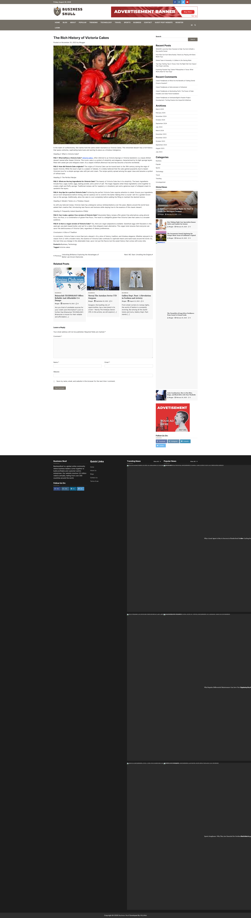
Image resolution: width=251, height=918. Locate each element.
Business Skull (124, 915)
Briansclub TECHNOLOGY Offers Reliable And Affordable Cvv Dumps (69, 298)
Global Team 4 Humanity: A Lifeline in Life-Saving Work (173, 60)
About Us (93, 470)
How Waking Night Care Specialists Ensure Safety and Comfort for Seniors (181, 223)
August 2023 (160, 148)
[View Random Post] (191, 25)
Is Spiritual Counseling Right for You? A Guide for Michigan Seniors (175, 210)
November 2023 (161, 137)
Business (137, 22)
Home (57, 22)
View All (156, 461)
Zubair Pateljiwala (161, 80)
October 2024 (160, 120)
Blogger (82, 42)
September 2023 (161, 145)
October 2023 (160, 141)
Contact (148, 22)
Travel (118, 22)
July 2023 (159, 152)
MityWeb (143, 915)
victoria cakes (65, 247)
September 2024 (161, 123)
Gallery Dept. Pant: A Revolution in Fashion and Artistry (136, 296)
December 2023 (161, 134)
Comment (57, 336)
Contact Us (93, 477)
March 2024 (160, 130)
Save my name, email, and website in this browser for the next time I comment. (85, 381)
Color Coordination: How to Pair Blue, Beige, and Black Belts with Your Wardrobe (181, 394)
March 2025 (160, 109)
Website (56, 372)
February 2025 (160, 113)
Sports (127, 22)
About (73, 22)
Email (107, 362)
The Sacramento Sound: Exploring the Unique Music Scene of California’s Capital (181, 234)
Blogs (92, 474)
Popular (82, 22)
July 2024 (159, 127)
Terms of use (94, 481)
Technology (106, 22)
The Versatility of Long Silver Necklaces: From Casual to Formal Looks (180, 314)
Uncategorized (160, 182)
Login (57, 28)
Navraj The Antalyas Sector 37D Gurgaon (102, 296)
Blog (65, 22)
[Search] (195, 25)
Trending (93, 22)
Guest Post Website (164, 22)
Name (56, 362)
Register (179, 22)
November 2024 (161, 116)
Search (158, 36)
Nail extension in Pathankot (178, 87)
